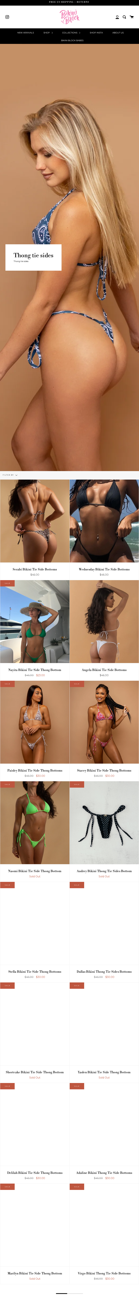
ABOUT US (118, 32)
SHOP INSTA (96, 32)
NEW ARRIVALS (25, 32)
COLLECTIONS (70, 32)
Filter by (8, 475)
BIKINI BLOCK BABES (72, 40)
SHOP (46, 32)
